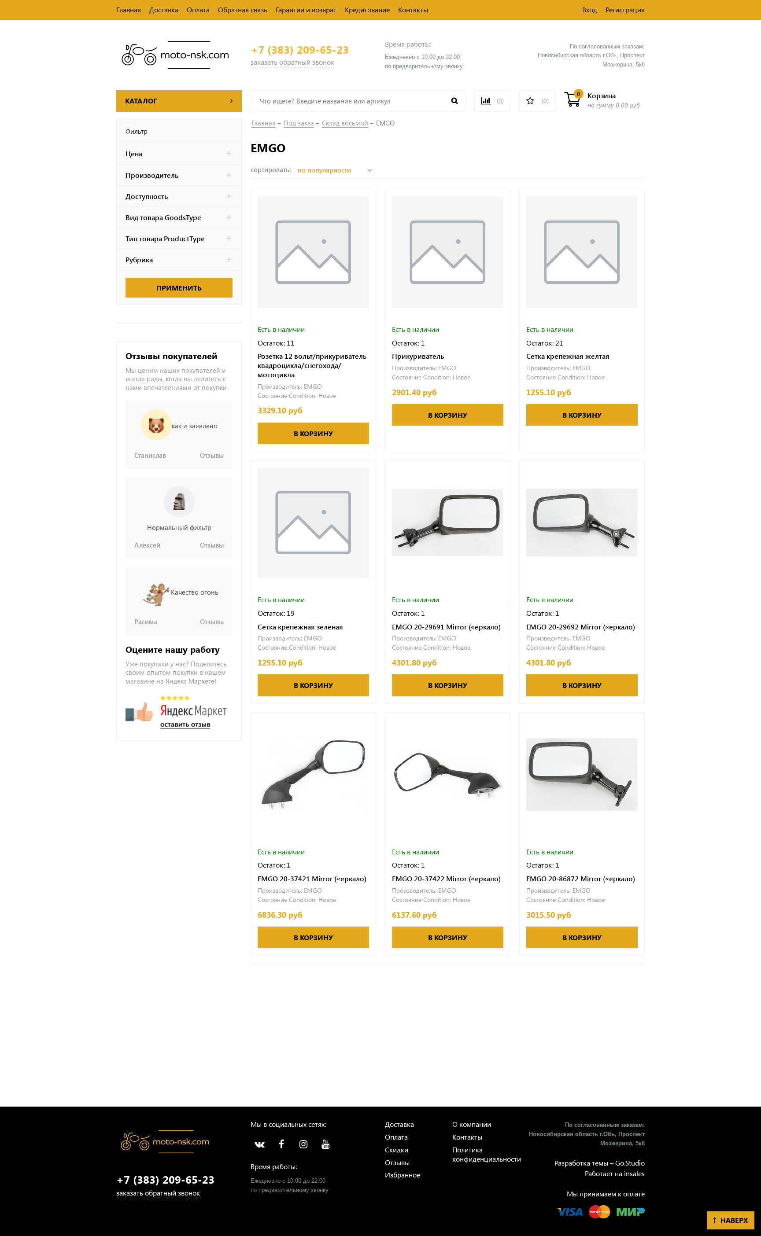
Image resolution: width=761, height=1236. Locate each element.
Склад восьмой (345, 122)
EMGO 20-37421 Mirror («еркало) (312, 878)
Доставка (163, 9)
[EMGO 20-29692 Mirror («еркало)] (582, 522)
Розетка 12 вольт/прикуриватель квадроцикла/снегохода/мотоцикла (312, 365)
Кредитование (367, 9)
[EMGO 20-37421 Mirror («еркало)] (313, 775)
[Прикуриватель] (447, 252)
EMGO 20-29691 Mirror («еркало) (446, 626)
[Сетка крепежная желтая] (582, 252)
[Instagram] (303, 1144)
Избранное (402, 1174)
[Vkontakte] (259, 1144)
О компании (471, 1124)
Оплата (198, 9)
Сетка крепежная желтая (568, 356)
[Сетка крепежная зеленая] (313, 522)
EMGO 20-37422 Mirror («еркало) (446, 878)
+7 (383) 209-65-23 (300, 49)
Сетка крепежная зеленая (300, 626)
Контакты (413, 9)
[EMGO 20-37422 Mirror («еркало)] (447, 775)
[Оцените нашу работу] (176, 712)
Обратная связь (242, 9)
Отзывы (397, 1162)
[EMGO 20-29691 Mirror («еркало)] (447, 522)
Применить (179, 287)
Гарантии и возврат (306, 9)
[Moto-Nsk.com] (175, 54)
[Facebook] (281, 1144)
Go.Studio (630, 1162)
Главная (128, 9)
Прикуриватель (418, 356)
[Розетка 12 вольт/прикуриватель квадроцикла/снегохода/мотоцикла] (313, 252)
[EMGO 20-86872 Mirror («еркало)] (582, 775)
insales (634, 1173)
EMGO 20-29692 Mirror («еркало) (580, 626)
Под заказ (299, 122)
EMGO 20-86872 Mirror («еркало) (580, 878)
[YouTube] (325, 1144)
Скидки (396, 1149)
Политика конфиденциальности (486, 1154)
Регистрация (625, 9)
